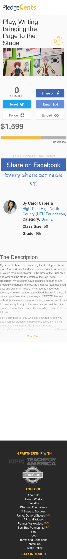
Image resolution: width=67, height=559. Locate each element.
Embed (47, 115)
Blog (33, 532)
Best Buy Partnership (33, 527)
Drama (47, 219)
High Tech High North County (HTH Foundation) (44, 211)
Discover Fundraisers (33, 507)
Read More (33, 336)
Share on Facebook (33, 164)
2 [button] (36, 84)
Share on (47, 93)
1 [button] (31, 84)
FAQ (33, 536)
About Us (33, 495)
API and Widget (33, 519)
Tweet (13, 104)
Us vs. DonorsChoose (33, 515)
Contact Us (33, 544)
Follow (13, 115)
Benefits (33, 503)
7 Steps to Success (33, 511)
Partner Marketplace (33, 523)
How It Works (33, 499)
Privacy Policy (33, 548)
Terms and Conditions (33, 540)
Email (47, 104)
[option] (33, 62)
